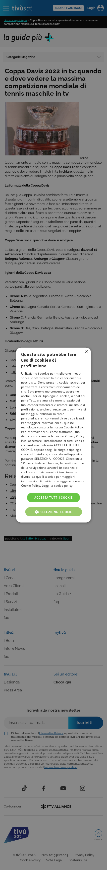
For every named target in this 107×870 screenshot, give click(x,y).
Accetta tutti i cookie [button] (53, 497)
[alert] (53, 435)
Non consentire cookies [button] (86, 351)
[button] (53, 511)
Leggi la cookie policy (57, 485)
